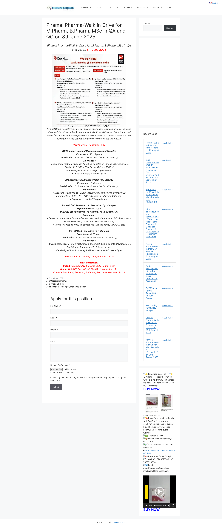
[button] (159, 491)
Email (53, 318)
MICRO (127, 7)
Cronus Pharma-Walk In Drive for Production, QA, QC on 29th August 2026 (152, 325)
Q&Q (117, 7)
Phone (54, 330)
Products (84, 7)
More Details (167, 143)
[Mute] (169, 505)
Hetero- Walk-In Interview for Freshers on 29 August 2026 (152, 148)
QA (97, 7)
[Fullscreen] (173, 505)
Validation (141, 7)
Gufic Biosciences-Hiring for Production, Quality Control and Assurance (152, 273)
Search (146, 23)
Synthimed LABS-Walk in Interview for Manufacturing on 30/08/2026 (152, 195)
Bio (52, 341)
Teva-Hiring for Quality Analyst (151, 308)
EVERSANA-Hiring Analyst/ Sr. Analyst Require (152, 293)
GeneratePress (119, 522)
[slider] (158, 505)
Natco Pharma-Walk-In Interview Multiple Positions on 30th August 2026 (153, 251)
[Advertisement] (159, 83)
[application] (159, 491)
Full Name (55, 306)
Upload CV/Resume (60, 365)
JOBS (169, 7)
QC (107, 7)
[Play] (146, 505)
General (156, 7)
